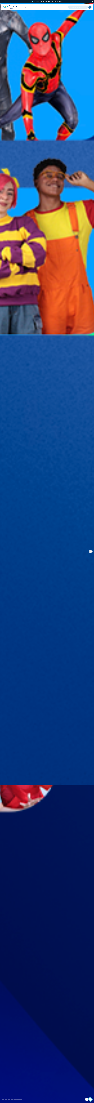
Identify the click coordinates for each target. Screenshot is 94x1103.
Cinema (64, 7)
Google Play (53, 1)
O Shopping (24, 7)
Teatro (58, 7)
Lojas (31, 7)
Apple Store (59, 1)
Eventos (52, 7)
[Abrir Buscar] (90, 7)
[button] (3, 1099)
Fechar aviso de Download (92, 1)
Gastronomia (38, 7)
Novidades (45, 7)
